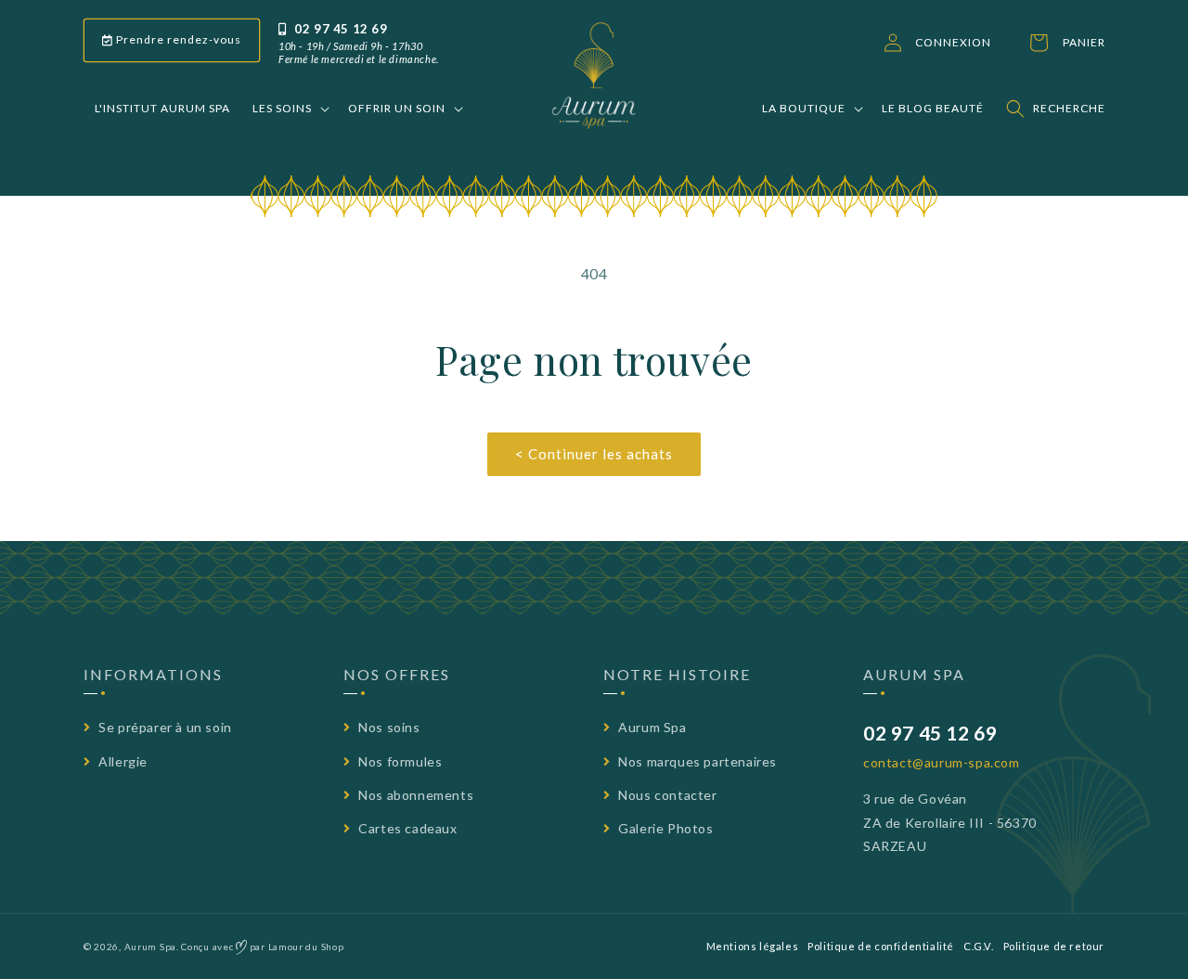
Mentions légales (752, 946)
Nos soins (387, 727)
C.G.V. (978, 946)
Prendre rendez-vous (177, 39)
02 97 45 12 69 (339, 28)
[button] (289, 108)
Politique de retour (1053, 946)
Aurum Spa (651, 727)
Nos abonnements (414, 795)
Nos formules (398, 761)
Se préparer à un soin (164, 727)
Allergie (122, 761)
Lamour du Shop (306, 946)
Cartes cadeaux (406, 828)
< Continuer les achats (594, 453)
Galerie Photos (664, 828)
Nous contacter (666, 795)
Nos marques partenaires (696, 761)
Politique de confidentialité (880, 946)
